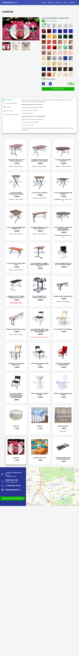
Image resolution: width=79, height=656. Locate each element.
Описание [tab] (9, 99)
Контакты (72, 2)
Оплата (65, 2)
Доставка (58, 2)
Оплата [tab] (8, 107)
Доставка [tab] (9, 111)
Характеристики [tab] (11, 103)
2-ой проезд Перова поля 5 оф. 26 (13, 474)
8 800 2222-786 (11, 481)
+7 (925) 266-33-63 (13, 486)
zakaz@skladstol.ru (12, 490)
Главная (43, 2)
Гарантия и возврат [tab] (12, 114)
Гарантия (50, 2)
